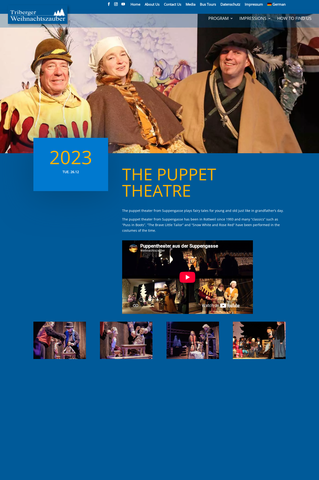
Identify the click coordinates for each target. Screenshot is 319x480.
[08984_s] (59, 359)
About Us (152, 5)
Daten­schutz (230, 5)
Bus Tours (208, 5)
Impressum (254, 5)
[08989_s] (126, 359)
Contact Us (172, 5)
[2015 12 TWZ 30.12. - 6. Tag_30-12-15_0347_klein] (259, 359)
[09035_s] (193, 359)
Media (190, 5)
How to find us (294, 19)
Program (218, 19)
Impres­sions (252, 19)
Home (135, 5)
